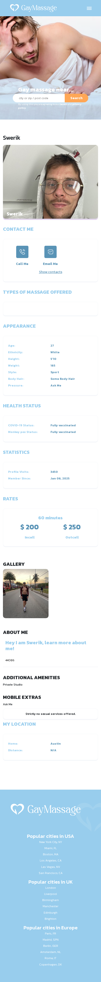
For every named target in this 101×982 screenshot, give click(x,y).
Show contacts (50, 272)
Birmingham (50, 900)
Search (76, 98)
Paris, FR (50, 933)
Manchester (50, 906)
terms (63, 104)
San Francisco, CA (51, 873)
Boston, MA (50, 854)
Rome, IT (50, 958)
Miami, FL (50, 848)
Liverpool (50, 894)
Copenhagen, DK (50, 964)
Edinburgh (50, 912)
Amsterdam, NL (50, 952)
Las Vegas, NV (50, 867)
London (50, 888)
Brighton (50, 919)
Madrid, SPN (51, 939)
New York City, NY (50, 842)
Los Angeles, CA (51, 860)
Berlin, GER (50, 946)
